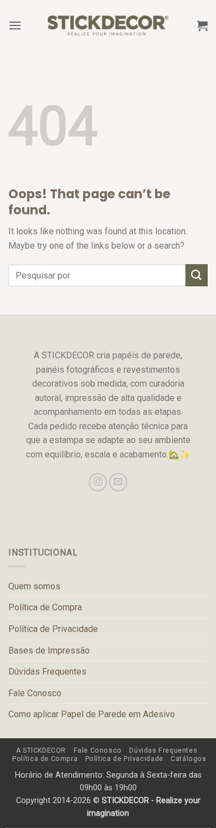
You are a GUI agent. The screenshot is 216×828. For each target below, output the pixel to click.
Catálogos (189, 759)
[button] (15, 25)
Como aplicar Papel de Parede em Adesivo (91, 714)
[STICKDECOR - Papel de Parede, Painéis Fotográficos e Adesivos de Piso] (108, 25)
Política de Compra (45, 607)
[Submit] (197, 275)
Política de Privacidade (53, 629)
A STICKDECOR (41, 750)
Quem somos (34, 586)
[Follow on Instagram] (98, 482)
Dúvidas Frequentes (47, 671)
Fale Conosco (34, 693)
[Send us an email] (118, 482)
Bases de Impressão (49, 650)
